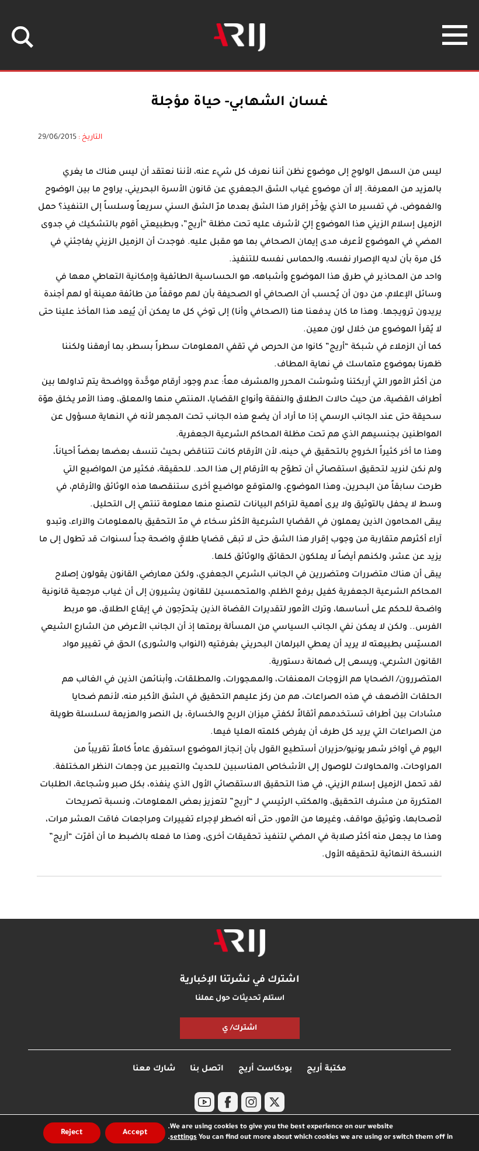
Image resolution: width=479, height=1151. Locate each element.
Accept (135, 1133)
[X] (274, 1102)
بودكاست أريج (265, 1069)
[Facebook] (228, 1102)
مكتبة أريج (326, 1069)
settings (183, 1138)
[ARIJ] (239, 943)
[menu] (454, 35)
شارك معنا (154, 1069)
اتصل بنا (207, 1069)
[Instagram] (251, 1102)
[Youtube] (204, 1102)
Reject (72, 1133)
